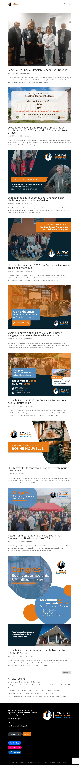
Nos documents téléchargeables (18, 726)
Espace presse (12, 722)
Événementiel (29, 406)
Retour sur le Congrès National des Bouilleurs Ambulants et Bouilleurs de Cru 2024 (34, 537)
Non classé (27, 73)
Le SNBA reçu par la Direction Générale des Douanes (38, 70)
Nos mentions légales (14, 718)
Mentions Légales (56, 762)
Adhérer (26, 734)
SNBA (12, 73)
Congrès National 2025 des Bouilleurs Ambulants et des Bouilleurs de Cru (37, 402)
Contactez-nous (15, 734)
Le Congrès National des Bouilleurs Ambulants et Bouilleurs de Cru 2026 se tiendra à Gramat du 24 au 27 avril (38, 130)
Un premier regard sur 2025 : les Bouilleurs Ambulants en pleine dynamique (39, 266)
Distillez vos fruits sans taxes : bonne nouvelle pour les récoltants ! (39, 469)
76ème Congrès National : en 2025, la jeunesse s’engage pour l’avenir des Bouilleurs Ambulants (35, 334)
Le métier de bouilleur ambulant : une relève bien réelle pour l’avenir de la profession (36, 199)
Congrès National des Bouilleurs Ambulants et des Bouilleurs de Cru (36, 652)
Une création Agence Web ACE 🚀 (23, 762)
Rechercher (66, 672)
